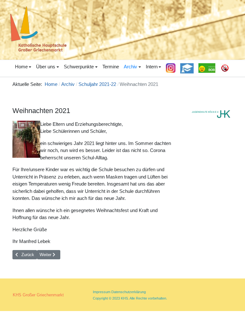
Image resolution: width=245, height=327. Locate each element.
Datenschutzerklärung (128, 292)
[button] (23, 67)
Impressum (101, 292)
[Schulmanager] (187, 68)
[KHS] (37, 29)
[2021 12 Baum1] (26, 139)
